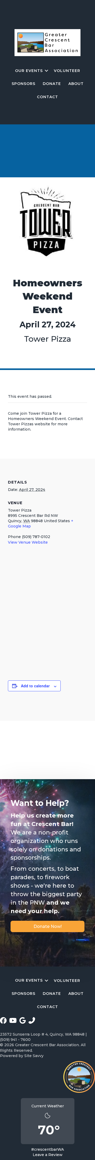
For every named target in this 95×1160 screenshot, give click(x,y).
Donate (52, 83)
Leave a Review (48, 1154)
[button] (46, 70)
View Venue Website (28, 542)
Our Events (29, 70)
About (76, 83)
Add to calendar (35, 686)
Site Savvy (34, 1055)
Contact (47, 96)
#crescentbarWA (47, 1149)
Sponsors (23, 83)
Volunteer (67, 70)
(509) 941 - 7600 (15, 1039)
